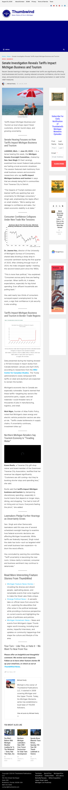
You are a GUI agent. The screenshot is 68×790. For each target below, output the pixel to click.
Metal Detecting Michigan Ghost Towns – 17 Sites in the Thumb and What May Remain (60, 219)
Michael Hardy (11, 83)
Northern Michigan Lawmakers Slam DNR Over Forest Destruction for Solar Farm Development (22, 746)
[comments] (59, 206)
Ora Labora (60, 775)
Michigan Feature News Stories (20, 584)
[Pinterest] (59, 5)
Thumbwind (23, 11)
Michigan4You (58, 773)
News (9, 56)
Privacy (34, 1)
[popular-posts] (53, 206)
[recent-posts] (56, 206)
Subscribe (59, 164)
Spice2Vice (47, 773)
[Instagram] (62, 5)
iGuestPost (38, 775)
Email (53, 153)
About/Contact (19, 1)
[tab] (53, 206)
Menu (7, 49)
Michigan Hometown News (18, 620)
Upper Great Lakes (41, 780)
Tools (51, 1)
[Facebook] (51, 5)
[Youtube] (54, 5)
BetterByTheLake (40, 778)
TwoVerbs (38, 773)
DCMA (28, 1)
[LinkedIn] (65, 5)
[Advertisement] (34, 34)
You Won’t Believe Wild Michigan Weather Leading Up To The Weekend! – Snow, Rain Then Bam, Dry (9, 746)
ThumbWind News (12, 667)
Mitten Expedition (55, 778)
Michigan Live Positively (43, 782)
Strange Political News (16, 599)
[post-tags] (62, 206)
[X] (57, 5)
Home (4, 56)
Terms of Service (43, 1)
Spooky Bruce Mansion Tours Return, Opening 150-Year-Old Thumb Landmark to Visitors (35, 746)
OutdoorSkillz (49, 775)
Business (10, 59)
